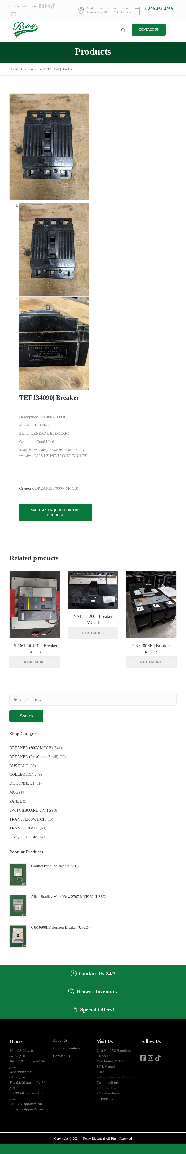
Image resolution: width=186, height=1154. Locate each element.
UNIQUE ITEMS (23, 837)
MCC (13, 792)
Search (26, 715)
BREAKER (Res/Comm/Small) (33, 757)
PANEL (15, 801)
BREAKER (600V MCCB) (56, 488)
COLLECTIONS (23, 774)
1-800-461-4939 (159, 8)
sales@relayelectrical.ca (115, 1077)
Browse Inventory (66, 1048)
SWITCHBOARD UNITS (30, 810)
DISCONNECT (22, 783)
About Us (60, 1040)
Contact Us (61, 1056)
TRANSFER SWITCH (27, 819)
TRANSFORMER (24, 828)
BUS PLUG (19, 766)
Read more (35, 662)
